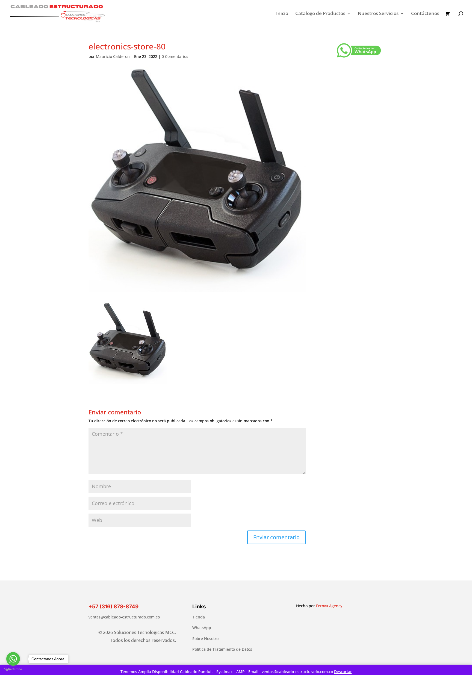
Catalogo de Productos (320, 13)
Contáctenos (425, 13)
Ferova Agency (329, 605)
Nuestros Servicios (378, 13)
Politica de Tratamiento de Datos (222, 649)
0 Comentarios (175, 56)
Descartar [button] (343, 671)
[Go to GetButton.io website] (13, 669)
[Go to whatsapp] (13, 659)
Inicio (282, 13)
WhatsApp (201, 627)
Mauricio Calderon (113, 56)
